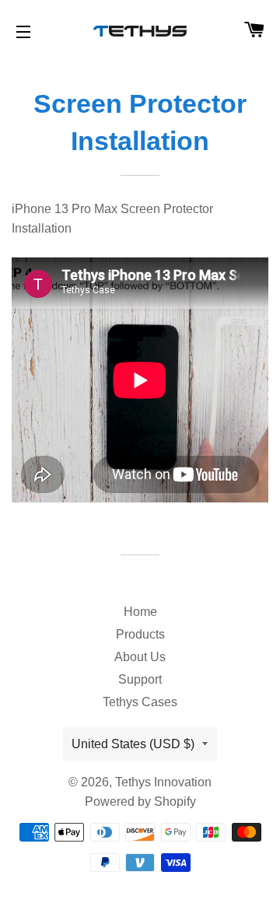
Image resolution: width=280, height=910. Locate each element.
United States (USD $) (133, 744)
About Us (140, 656)
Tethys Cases (140, 702)
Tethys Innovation (163, 782)
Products (140, 634)
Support (140, 679)
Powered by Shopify (140, 801)
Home (140, 611)
